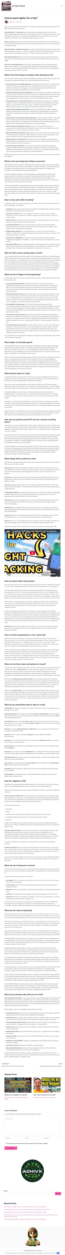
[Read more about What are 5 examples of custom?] (17, 1085)
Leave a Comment (8, 1097)
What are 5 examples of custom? (15, 1095)
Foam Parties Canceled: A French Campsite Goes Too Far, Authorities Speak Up (25, 1207)
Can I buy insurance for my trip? (45, 1095)
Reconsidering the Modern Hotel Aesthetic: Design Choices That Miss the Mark (25, 1212)
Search (6, 1190)
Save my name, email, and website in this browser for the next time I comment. (27, 1143)
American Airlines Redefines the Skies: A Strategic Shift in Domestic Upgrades (25, 1219)
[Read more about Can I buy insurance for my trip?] (47, 1085)
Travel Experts (17, 1097)
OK (58, 1253)
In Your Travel (18, 6)
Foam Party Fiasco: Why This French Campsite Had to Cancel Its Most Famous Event (27, 1209)
